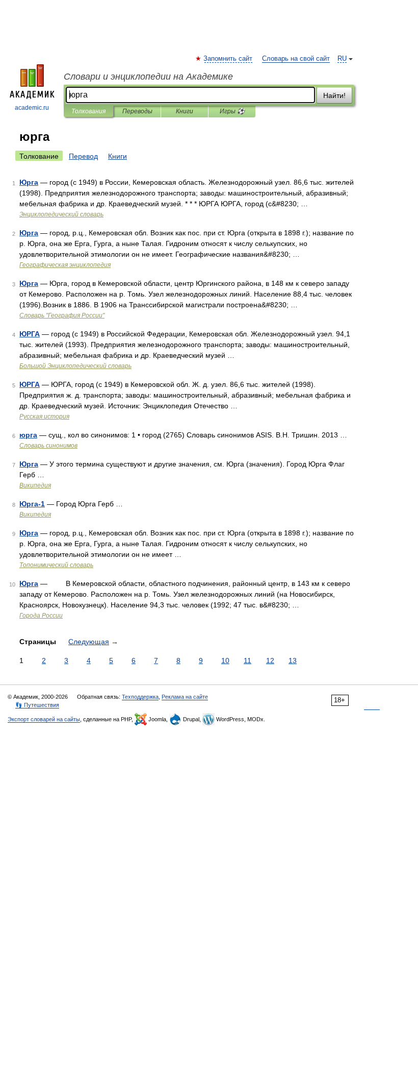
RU (342, 58)
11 (247, 660)
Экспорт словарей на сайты (44, 719)
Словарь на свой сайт (296, 58)
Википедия (35, 485)
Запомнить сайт (228, 58)
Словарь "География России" (61, 315)
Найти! (334, 95)
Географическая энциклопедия (65, 264)
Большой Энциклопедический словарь (75, 366)
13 (293, 660)
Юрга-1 (32, 504)
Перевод (83, 156)
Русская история (44, 416)
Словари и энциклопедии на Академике (148, 76)
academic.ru (32, 107)
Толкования (88, 111)
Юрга (28, 182)
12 (270, 660)
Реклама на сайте (185, 697)
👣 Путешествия (37, 705)
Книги (184, 111)
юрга (28, 435)
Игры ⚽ (232, 111)
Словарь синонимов (48, 445)
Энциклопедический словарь (61, 214)
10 (225, 660)
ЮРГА (29, 334)
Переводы (137, 111)
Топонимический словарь (56, 565)
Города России (41, 615)
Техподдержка (140, 697)
